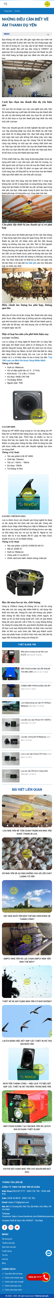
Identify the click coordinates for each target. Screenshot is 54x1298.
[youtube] (11, 1227)
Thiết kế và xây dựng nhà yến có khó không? (27, 1001)
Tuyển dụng (7, 1251)
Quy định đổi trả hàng (13, 1274)
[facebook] (4, 1227)
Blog (4, 1263)
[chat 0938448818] (48, 1253)
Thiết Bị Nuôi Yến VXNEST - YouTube (26, 1220)
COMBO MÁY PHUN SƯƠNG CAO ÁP (35, 686)
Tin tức (5, 1255)
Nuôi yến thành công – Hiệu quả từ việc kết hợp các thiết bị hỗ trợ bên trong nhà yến (27, 1085)
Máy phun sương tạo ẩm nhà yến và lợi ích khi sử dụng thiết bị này (27, 1128)
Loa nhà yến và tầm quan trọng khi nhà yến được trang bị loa (27, 832)
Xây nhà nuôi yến (9, 1247)
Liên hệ (5, 1259)
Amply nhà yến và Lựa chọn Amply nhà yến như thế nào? (27, 960)
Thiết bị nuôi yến (41, 1296)
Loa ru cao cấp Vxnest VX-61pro (34, 754)
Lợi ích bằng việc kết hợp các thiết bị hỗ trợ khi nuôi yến (27, 1042)
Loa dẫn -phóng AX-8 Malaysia (33, 737)
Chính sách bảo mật (13, 1286)
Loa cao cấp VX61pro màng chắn (34, 771)
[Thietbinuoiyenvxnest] (47, 4)
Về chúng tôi (7, 1239)
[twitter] (17, 1227)
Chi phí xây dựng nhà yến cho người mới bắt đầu (27, 1170)
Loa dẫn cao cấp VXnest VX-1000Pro (36, 720)
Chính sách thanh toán (14, 1278)
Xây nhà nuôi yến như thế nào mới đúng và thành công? (27, 917)
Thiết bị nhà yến (8, 1243)
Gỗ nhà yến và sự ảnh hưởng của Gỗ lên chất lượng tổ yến (27, 875)
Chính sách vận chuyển (14, 1282)
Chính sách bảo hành (13, 1290)
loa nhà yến (30, 263)
